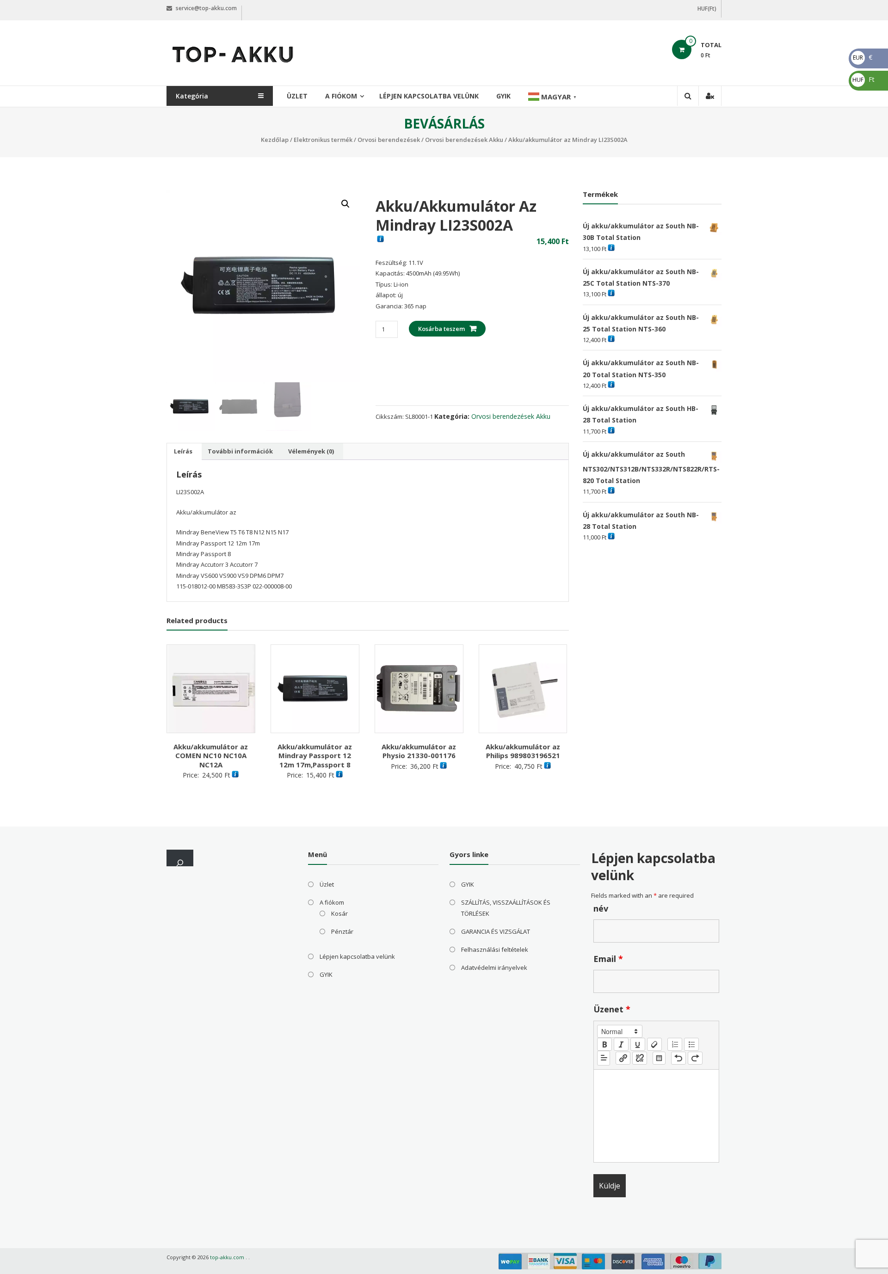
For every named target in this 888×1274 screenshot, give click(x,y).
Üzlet (297, 96)
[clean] (654, 1044)
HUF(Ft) (706, 8)
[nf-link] (623, 1058)
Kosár (339, 913)
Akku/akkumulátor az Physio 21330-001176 (419, 751)
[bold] (604, 1044)
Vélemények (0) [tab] (311, 451)
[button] (345, 204)
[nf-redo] (695, 1058)
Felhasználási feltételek (494, 949)
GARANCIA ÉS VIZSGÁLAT (495, 931)
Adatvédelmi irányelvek (494, 967)
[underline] (637, 1044)
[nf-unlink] (639, 1058)
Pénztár (342, 931)
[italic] (621, 1044)
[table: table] (659, 1058)
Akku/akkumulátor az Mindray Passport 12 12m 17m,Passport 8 (315, 755)
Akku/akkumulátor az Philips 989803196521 (523, 751)
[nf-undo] (678, 1058)
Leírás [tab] (183, 451)
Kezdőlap (275, 139)
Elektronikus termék (323, 139)
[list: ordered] (674, 1044)
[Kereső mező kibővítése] (179, 858)
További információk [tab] (240, 451)
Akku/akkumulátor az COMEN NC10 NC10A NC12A (210, 755)
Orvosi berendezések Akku (464, 139)
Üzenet (611, 1009)
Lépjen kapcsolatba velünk (429, 96)
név (600, 908)
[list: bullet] (691, 1044)
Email (608, 958)
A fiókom (341, 96)
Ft (863, 79)
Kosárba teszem (441, 329)
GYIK (503, 96)
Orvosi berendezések (389, 139)
